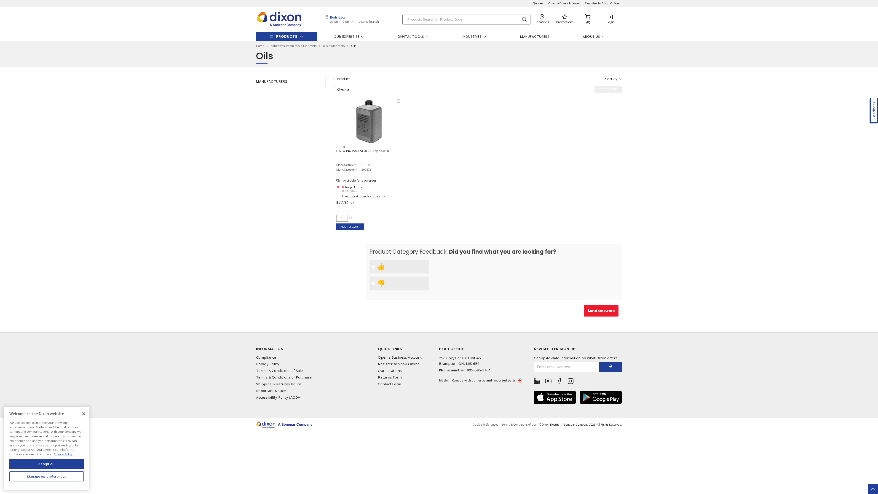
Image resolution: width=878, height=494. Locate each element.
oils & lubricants (334, 46)
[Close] (84, 414)
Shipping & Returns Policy (278, 384)
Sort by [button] (611, 78)
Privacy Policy (267, 364)
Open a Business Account (400, 357)
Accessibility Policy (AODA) (279, 397)
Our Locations (390, 370)
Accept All (46, 464)
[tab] (287, 81)
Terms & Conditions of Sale (279, 370)
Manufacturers (534, 36)
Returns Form (390, 377)
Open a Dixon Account (564, 3)
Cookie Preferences (485, 424)
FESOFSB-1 (344, 147)
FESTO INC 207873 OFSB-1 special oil (363, 151)
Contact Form (389, 384)
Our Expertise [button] (346, 36)
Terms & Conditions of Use (519, 425)
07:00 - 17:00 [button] (339, 22)
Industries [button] (472, 36)
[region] (46, 448)
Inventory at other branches (361, 196)
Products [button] (286, 36)
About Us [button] (591, 36)
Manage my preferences (46, 476)
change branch (369, 22)
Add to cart (350, 227)
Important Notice (271, 391)
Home (260, 46)
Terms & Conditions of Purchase (284, 377)
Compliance (266, 357)
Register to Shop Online (602, 3)
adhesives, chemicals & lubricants (294, 46)
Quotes (538, 3)
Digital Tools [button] (411, 36)
